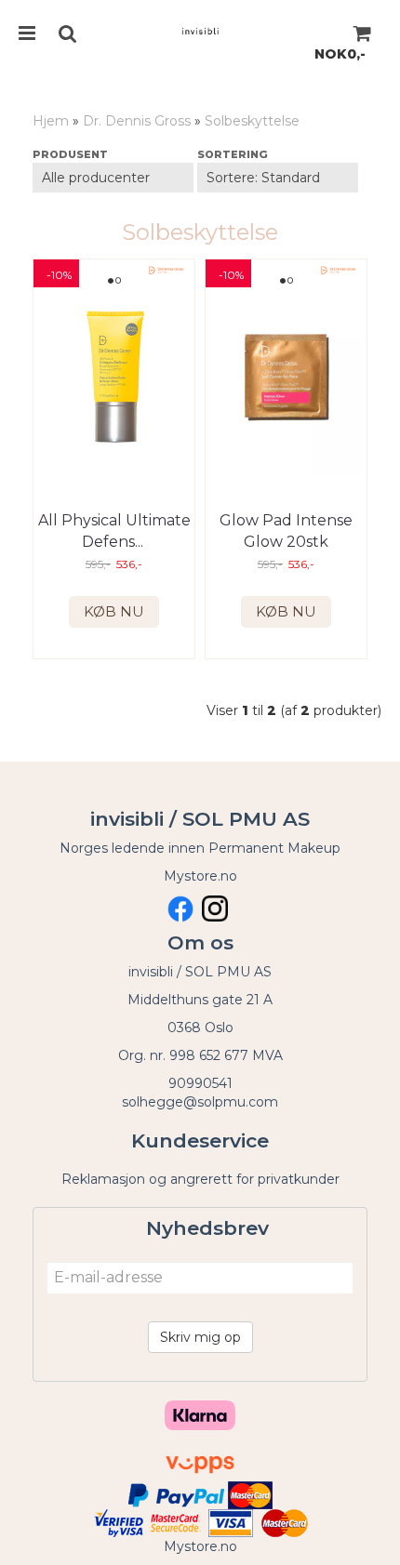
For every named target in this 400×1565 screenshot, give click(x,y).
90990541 (200, 1083)
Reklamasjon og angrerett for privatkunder (200, 1179)
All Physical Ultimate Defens (114, 530)
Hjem (51, 121)
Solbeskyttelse (252, 121)
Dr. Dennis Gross (137, 121)
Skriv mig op (200, 1337)
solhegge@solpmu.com (200, 1102)
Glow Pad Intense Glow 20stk (286, 530)
